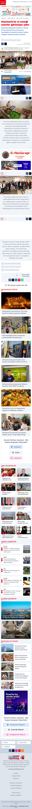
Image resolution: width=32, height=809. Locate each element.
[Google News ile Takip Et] (27, 71)
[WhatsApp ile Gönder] (22, 310)
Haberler (3, 18)
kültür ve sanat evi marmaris (13, 297)
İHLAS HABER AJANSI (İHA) (8, 71)
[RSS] (22, 781)
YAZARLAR (7, 777)
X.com (17, 483)
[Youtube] (19, 781)
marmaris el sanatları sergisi (12, 40)
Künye (16, 804)
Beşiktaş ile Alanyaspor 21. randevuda (18, 1)
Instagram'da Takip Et (17, 765)
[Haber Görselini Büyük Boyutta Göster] (16, 60)
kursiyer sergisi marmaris (12, 300)
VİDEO (6, 773)
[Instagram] (16, 781)
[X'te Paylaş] (5, 44)
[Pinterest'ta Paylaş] (19, 310)
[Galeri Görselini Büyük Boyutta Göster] (16, 109)
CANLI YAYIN (22, 773)
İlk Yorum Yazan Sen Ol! (17, 316)
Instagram (17, 489)
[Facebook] (10, 781)
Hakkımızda (16, 806)
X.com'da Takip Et (17, 760)
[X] (13, 781)
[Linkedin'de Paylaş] (16, 310)
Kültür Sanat (11, 18)
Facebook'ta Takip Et (17, 755)
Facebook (17, 477)
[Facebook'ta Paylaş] (2, 44)
